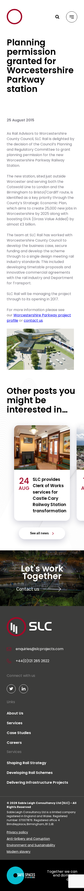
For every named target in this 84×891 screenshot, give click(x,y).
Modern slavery (18, 851)
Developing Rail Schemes (30, 772)
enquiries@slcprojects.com (39, 648)
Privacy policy (17, 832)
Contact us (27, 589)
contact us (33, 320)
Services (14, 723)
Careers (14, 742)
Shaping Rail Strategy (26, 762)
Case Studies (19, 732)
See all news (39, 533)
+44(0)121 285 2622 (32, 660)
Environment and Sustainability (31, 845)
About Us (15, 713)
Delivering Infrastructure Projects (37, 782)
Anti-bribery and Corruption (28, 838)
